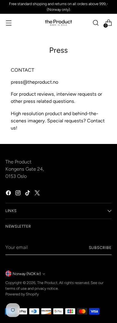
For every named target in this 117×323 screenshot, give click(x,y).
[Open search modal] (95, 22)
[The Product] (58, 23)
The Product (47, 282)
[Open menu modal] (8, 22)
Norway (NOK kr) (27, 273)
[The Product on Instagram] (18, 194)
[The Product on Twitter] (37, 194)
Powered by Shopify (22, 294)
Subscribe (100, 247)
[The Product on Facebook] (9, 194)
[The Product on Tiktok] (28, 194)
